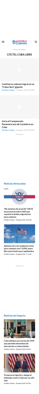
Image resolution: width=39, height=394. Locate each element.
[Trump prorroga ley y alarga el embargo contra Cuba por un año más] (19, 363)
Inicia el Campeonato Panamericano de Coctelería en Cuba (17, 124)
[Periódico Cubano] (19, 42)
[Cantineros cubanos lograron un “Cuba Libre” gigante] (19, 70)
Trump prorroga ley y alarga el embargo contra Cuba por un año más (19, 378)
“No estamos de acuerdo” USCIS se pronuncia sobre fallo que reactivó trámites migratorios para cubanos (18, 213)
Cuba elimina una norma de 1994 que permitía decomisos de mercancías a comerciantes (19, 343)
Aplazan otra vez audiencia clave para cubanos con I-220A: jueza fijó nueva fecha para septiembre (19, 248)
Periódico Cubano (8, 90)
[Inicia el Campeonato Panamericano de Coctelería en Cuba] (19, 107)
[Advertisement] (19, 19)
